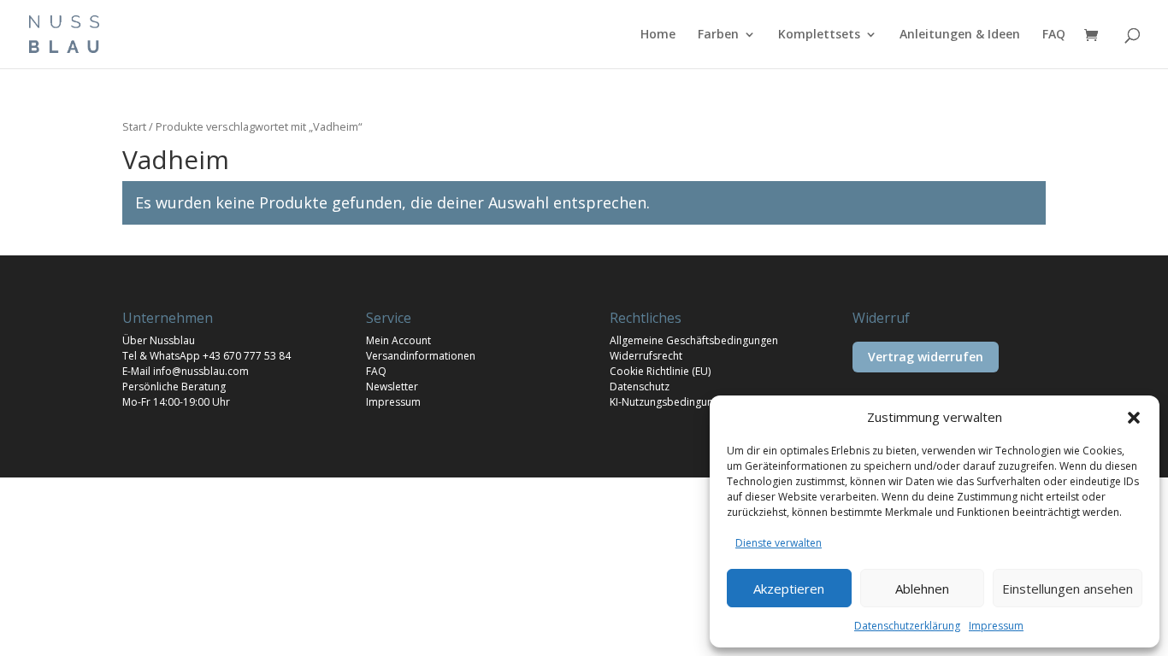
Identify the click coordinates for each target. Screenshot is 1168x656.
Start (134, 126)
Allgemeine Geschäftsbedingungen (694, 340)
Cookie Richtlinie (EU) (660, 371)
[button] (1133, 417)
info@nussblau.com (201, 371)
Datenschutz (640, 386)
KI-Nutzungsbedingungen (670, 402)
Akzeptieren (788, 588)
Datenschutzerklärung (907, 625)
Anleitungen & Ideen (960, 35)
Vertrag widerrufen (925, 356)
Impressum (996, 625)
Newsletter (392, 386)
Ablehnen (922, 588)
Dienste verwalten (778, 543)
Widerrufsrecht (646, 355)
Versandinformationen (420, 355)
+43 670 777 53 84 (247, 355)
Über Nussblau (158, 340)
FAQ (1053, 35)
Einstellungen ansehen (1067, 588)
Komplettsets (819, 35)
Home (657, 35)
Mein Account (398, 340)
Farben (718, 35)
